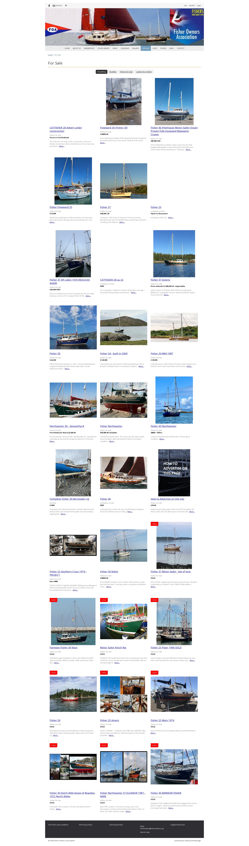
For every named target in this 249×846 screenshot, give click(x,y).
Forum (163, 48)
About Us (77, 48)
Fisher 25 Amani (109, 720)
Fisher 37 (105, 207)
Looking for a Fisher (144, 72)
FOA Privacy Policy (85, 825)
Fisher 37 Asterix (160, 279)
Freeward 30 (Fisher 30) (113, 127)
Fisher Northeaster (111, 426)
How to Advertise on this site (167, 499)
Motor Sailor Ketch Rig (113, 647)
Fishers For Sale (126, 72)
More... (61, 146)
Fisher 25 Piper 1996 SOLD (166, 647)
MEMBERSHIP (89, 48)
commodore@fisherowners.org (152, 828)
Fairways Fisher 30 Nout (63, 647)
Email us (59, 5)
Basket (192, 5)
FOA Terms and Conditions (58, 825)
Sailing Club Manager (192, 840)
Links (171, 48)
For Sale (145, 48)
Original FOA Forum (178, 825)
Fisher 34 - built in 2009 (113, 353)
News (115, 48)
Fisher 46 (105, 499)
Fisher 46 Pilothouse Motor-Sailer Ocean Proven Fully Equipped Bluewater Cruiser (174, 131)
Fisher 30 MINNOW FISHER (166, 793)
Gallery (135, 48)
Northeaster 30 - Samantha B (67, 426)
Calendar (125, 48)
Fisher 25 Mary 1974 (162, 720)
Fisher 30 (55, 353)
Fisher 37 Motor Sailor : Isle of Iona (171, 571)
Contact (180, 48)
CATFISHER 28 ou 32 (111, 279)
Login (199, 5)
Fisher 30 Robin (109, 571)
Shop (155, 48)
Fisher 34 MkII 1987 (162, 353)
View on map (145, 832)
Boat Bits (112, 72)
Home (67, 48)
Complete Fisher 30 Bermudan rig (69, 499)
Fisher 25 (156, 207)
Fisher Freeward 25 (61, 207)
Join (185, 5)
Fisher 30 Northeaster (163, 426)
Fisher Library (104, 48)
